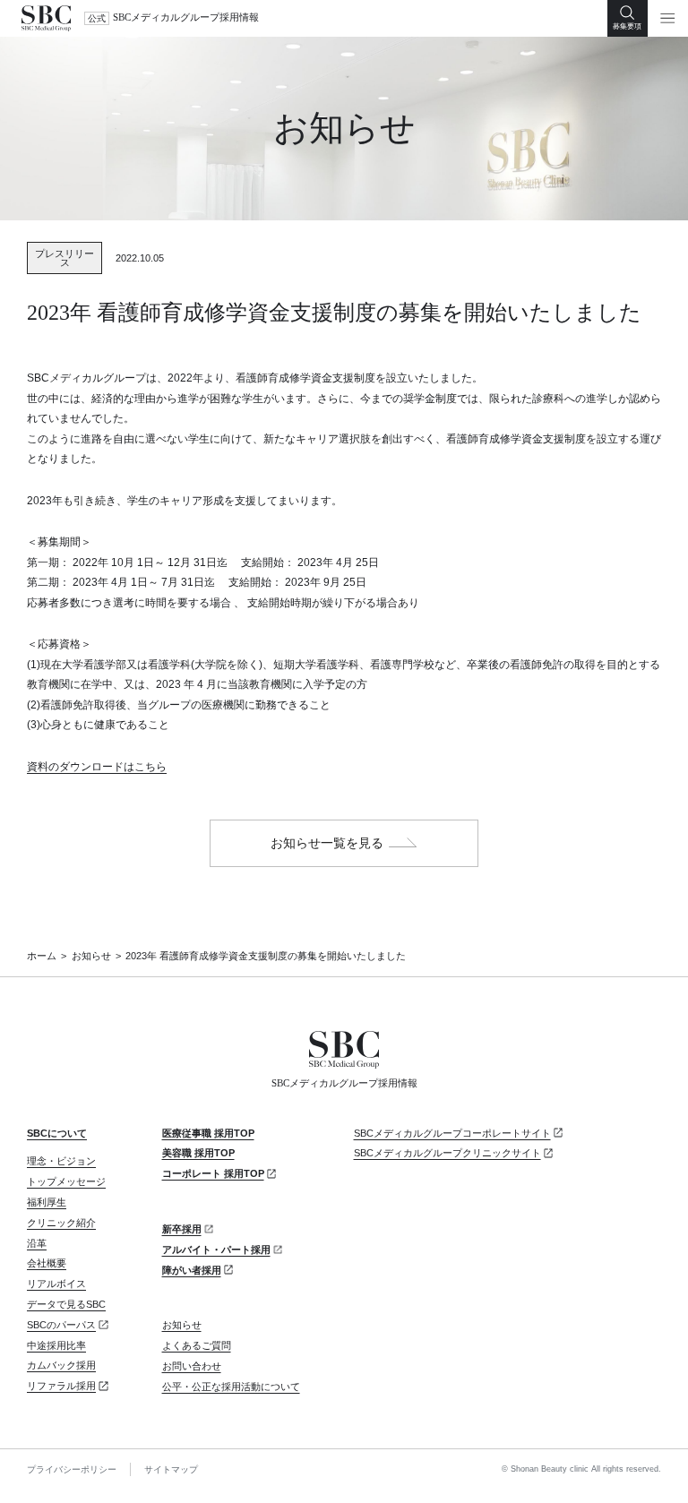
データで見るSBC (66, 1304)
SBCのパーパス (61, 1324)
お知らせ (91, 955)
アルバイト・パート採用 (216, 1249)
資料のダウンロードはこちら (97, 766)
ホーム (41, 955)
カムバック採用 (61, 1365)
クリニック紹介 (61, 1222)
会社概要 (46, 1263)
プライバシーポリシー (71, 1469)
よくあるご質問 (196, 1345)
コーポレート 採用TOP (213, 1173)
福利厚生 (46, 1202)
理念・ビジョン (61, 1160)
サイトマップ (171, 1469)
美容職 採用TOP (198, 1152)
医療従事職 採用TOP (208, 1133)
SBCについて (57, 1133)
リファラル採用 (61, 1385)
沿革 (37, 1243)
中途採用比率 (56, 1345)
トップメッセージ (66, 1181)
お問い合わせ (191, 1366)
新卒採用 (182, 1229)
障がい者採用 (191, 1270)
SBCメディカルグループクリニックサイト (447, 1152)
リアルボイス (56, 1283)
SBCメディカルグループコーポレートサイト (452, 1133)
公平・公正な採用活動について (231, 1386)
